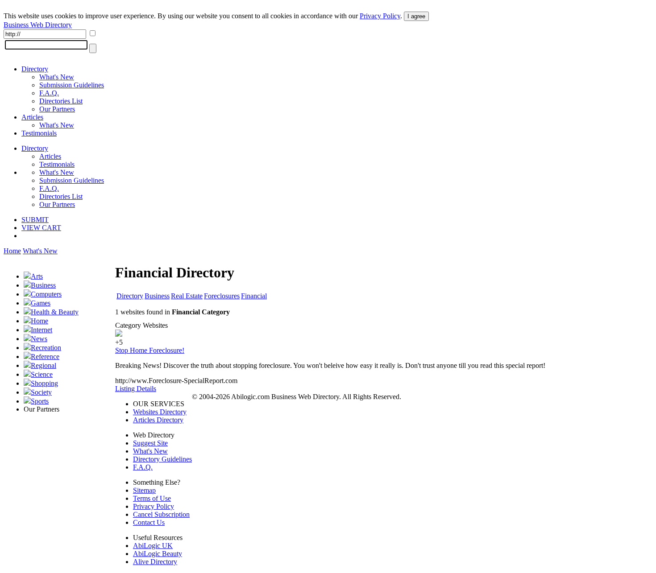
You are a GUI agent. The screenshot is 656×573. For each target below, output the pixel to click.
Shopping (44, 383)
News (39, 338)
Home (12, 251)
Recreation (46, 347)
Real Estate (187, 296)
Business (43, 285)
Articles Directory (158, 420)
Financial (254, 296)
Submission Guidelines (71, 85)
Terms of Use (152, 498)
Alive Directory (155, 561)
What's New (56, 77)
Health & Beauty (55, 312)
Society (41, 392)
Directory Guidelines (162, 459)
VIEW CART (41, 227)
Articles (32, 117)
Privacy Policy (380, 16)
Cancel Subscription (161, 514)
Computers (46, 294)
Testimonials (39, 133)
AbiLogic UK (153, 545)
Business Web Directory (38, 25)
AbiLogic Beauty (157, 553)
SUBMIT (35, 219)
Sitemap (144, 490)
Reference (45, 356)
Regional (43, 365)
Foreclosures (222, 296)
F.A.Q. (49, 93)
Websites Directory (160, 412)
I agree (416, 16)
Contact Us (149, 522)
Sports (40, 401)
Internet (41, 330)
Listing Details (135, 388)
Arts (37, 276)
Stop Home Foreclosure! (149, 350)
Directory (34, 69)
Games (40, 303)
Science (42, 374)
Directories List (61, 101)
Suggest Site (150, 443)
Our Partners (57, 109)
